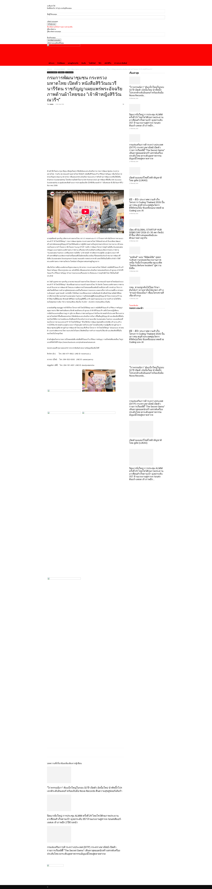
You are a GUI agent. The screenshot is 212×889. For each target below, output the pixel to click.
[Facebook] (49, 109)
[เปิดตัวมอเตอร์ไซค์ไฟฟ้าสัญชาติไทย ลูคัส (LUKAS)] (147, 171)
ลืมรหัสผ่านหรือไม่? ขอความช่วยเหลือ (59, 27)
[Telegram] (59, 109)
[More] (69, 109)
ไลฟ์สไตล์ (92, 63)
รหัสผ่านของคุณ (52, 21)
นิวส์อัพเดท (61, 63)
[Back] (47, 3)
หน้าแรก (51, 63)
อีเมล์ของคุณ (51, 37)
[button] (162, 47)
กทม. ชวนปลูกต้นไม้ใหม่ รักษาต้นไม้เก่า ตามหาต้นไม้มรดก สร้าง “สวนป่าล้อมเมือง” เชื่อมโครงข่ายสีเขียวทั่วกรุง (146, 291)
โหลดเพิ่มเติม (133, 305)
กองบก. (52, 104)
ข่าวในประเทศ (69, 72)
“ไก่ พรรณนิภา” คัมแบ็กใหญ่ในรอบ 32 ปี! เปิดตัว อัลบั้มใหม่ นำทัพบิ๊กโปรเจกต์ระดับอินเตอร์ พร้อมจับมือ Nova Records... (146, 91)
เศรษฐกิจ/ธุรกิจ (73, 63)
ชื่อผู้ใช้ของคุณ (52, 14)
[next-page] (48, 858)
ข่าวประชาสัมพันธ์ (120, 63)
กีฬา (100, 63)
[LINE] (64, 109)
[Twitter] (54, 109)
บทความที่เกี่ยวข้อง (56, 763)
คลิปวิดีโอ (108, 63)
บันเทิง (83, 63)
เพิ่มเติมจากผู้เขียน (73, 763)
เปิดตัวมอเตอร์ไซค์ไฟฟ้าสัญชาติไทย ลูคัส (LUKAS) (145, 179)
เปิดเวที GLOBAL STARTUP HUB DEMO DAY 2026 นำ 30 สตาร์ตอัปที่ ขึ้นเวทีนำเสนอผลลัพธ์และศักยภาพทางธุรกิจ (146, 233)
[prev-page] (47, 858)
